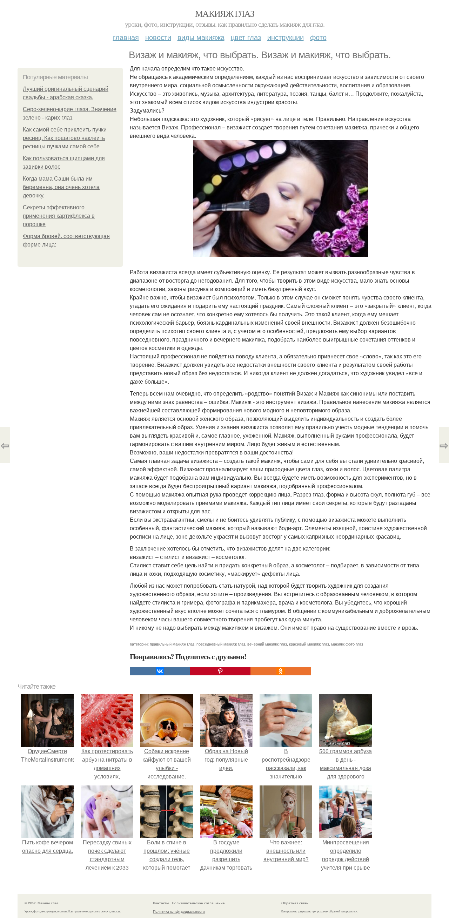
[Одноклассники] (280, 671)
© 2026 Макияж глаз (42, 902)
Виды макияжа (200, 37)
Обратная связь (294, 902)
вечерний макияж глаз (267, 644)
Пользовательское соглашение (198, 902)
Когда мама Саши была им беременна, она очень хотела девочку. (61, 187)
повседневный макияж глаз (220, 644)
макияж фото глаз (347, 644)
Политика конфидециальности (179, 911)
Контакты (161, 902)
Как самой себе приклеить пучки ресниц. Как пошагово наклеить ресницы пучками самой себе (65, 138)
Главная (126, 37)
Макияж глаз (224, 13)
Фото (318, 37)
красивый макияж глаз (309, 644)
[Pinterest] (220, 671)
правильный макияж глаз (172, 644)
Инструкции (285, 37)
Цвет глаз (246, 37)
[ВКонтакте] (160, 671)
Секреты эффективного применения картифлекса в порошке (59, 215)
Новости (158, 37)
